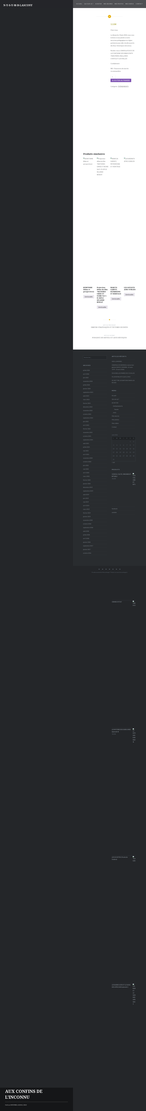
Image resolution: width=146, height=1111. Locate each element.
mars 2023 (86, 399)
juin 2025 (86, 377)
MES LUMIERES (117, 361)
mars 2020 (86, 476)
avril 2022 (86, 425)
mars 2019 (86, 509)
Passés (116, 409)
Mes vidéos (129, 3)
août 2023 (86, 396)
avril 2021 (86, 454)
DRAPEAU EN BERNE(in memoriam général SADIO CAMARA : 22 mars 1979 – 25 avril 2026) (123, 367)
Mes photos (119, 3)
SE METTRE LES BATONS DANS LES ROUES (123, 381)
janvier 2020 (86, 483)
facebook (114, 508)
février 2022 (86, 429)
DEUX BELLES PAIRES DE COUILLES (123, 373)
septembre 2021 (88, 440)
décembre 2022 (87, 407)
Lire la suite (89, 297)
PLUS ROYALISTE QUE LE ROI (121, 377)
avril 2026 (86, 374)
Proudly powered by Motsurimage (100, 572)
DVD (114, 412)
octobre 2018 (87, 524)
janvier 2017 (86, 549)
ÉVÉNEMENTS (123, 86)
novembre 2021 (88, 432)
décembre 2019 (87, 487)
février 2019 (86, 513)
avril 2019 (86, 505)
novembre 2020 (88, 458)
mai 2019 (86, 502)
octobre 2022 (87, 414)
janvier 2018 (86, 542)
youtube (114, 512)
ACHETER (98, 3)
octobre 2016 (87, 553)
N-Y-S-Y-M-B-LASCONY (17, 5)
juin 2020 (86, 465)
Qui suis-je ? (88, 3)
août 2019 (86, 494)
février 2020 (86, 480)
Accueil (79, 3)
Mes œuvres (108, 3)
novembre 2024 (88, 381)
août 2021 (86, 443)
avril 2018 (86, 538)
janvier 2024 (86, 388)
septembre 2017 (88, 546)
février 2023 (86, 403)
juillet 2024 (86, 385)
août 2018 (86, 531)
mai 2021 (86, 451)
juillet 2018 (86, 535)
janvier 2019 (86, 516)
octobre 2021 (87, 436)
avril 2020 (86, 472)
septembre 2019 (88, 491)
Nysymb (14, 1105)
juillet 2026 (86, 370)
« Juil (113, 462)
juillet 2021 (86, 447)
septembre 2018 (88, 527)
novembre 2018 (88, 520)
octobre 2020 (87, 461)
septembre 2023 (88, 392)
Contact (139, 3)
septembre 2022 (88, 418)
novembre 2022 (88, 410)
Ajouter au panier (121, 80)
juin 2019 (86, 498)
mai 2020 (86, 469)
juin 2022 (86, 421)
